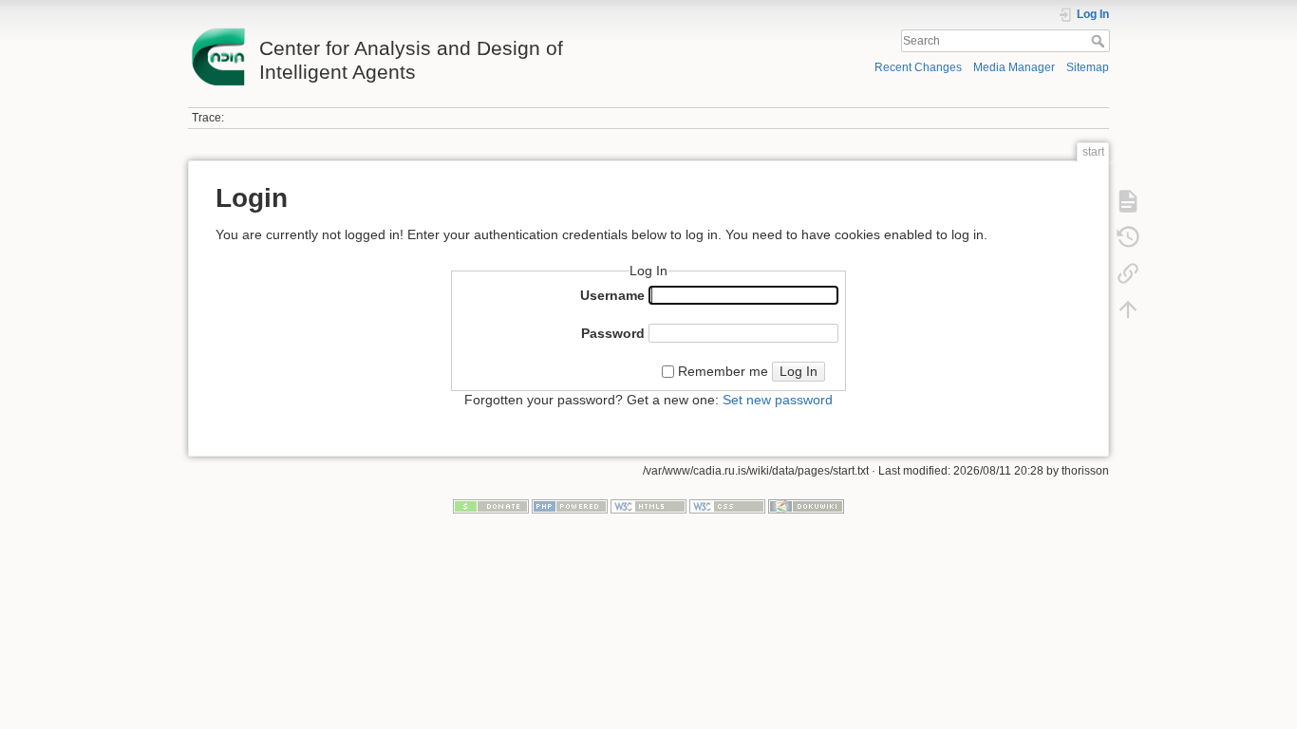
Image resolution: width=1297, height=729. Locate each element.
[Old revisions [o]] (1128, 237)
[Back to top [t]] (1128, 309)
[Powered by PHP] (570, 505)
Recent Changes (918, 67)
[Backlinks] (1128, 273)
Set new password (778, 399)
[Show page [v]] (1128, 201)
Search (1100, 40)
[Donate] (491, 505)
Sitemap (1087, 67)
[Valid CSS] (727, 505)
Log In (799, 371)
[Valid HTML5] (648, 505)
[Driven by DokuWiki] (806, 505)
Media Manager (1014, 67)
